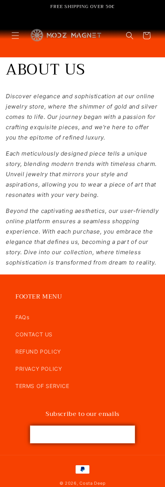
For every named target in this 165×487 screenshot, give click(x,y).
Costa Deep (92, 483)
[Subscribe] (126, 434)
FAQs (22, 317)
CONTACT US (34, 334)
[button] (15, 35)
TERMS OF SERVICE (42, 386)
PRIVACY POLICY (38, 368)
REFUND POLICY (38, 351)
